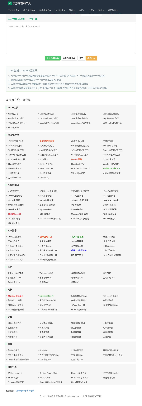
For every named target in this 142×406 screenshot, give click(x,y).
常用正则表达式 (78, 173)
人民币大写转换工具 (48, 255)
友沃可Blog (21, 391)
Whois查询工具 (78, 305)
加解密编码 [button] (44, 10)
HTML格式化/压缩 (15, 141)
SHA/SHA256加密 (111, 200)
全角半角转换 (109, 250)
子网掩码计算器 (46, 323)
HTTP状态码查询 (78, 309)
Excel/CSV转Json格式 (49, 123)
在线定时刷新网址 (79, 300)
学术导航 (30, 391)
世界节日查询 (77, 355)
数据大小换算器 (46, 337)
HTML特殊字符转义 (79, 378)
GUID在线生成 (14, 209)
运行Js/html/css (14, 177)
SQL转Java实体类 (111, 118)
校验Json (91, 58)
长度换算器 (12, 332)
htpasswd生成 (46, 209)
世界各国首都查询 (111, 350)
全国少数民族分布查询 (112, 355)
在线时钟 (43, 350)
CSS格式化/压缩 (47, 141)
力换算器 (107, 337)
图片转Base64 (14, 214)
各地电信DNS (45, 278)
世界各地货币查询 (15, 355)
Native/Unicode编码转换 (50, 218)
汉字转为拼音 (13, 241)
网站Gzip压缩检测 (15, 305)
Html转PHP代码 (46, 164)
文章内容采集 (77, 237)
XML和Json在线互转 (17, 123)
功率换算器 (108, 328)
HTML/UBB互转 (46, 168)
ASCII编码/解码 (109, 214)
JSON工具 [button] (13, 10)
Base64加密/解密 (111, 191)
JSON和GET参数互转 (112, 123)
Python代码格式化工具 (113, 150)
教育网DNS (44, 282)
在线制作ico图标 (15, 300)
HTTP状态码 (13, 378)
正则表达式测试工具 (112, 168)
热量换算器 (12, 328)
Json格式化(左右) (79, 114)
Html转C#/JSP (14, 164)
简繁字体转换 (109, 237)
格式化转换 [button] (28, 10)
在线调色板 (108, 300)
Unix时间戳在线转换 (112, 255)
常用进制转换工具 (15, 259)
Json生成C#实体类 (16, 118)
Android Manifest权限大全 (51, 382)
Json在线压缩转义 (111, 114)
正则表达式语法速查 (112, 173)
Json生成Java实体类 (49, 118)
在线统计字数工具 (15, 246)
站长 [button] (81, 10)
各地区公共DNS (14, 278)
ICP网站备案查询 (110, 305)
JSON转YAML (14, 127)
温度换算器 (44, 332)
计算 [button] (90, 10)
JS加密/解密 (108, 141)
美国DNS (75, 282)
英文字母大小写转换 (16, 255)
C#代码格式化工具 (16, 150)
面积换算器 (108, 323)
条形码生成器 (77, 209)
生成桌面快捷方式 (79, 296)
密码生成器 (76, 205)
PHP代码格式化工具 (80, 146)
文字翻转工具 (77, 246)
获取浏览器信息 (78, 273)
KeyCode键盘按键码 (80, 218)
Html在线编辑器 (14, 237)
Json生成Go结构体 (16, 19)
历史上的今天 (77, 359)
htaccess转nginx (47, 296)
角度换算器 (12, 337)
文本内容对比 (109, 241)
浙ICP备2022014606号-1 (92, 396)
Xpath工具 (44, 177)
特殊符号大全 (45, 359)
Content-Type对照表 (48, 373)
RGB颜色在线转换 (48, 259)
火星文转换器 (45, 241)
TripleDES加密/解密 (79, 200)
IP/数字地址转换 (110, 209)
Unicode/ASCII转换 (79, 214)
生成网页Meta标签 (48, 300)
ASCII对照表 (45, 378)
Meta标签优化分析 (16, 309)
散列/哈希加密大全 (16, 205)
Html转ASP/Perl (78, 164)
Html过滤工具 (45, 173)
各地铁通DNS (14, 282)
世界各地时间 (77, 350)
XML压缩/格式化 (110, 146)
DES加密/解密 (109, 196)
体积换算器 (44, 328)
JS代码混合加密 (15, 146)
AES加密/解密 (77, 196)
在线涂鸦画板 (13, 350)
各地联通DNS (77, 278)
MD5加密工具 (14, 191)
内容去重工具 (109, 246)
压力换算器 (76, 328)
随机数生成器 (77, 255)
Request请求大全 (78, 373)
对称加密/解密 (46, 196)
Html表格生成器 (14, 168)
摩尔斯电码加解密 (47, 205)
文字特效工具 (13, 250)
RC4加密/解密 (14, 200)
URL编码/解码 (14, 218)
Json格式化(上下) (47, 114)
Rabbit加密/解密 (47, 200)
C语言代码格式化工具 (49, 155)
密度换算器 (76, 337)
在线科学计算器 (78, 323)
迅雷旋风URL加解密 (80, 191)
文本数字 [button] (59, 10)
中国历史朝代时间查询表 (18, 359)
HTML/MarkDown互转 (81, 168)
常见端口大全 (109, 378)
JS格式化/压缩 (77, 141)
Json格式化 (13, 114)
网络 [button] (71, 10)
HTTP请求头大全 (110, 373)
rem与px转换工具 (110, 296)
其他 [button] (100, 10)
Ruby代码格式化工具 (17, 155)
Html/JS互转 (76, 159)
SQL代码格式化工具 (80, 150)
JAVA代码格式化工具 (49, 150)
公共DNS (107, 273)
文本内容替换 (77, 241)
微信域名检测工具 (15, 296)
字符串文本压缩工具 (48, 250)
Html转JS (44, 159)
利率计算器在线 (14, 323)
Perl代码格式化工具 (111, 155)
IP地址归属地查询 (15, 273)
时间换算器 (76, 332)
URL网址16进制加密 (48, 191)
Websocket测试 (46, 273)
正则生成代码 (13, 173)
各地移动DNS (109, 278)
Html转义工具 (109, 159)
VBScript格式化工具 (16, 159)
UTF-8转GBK (45, 214)
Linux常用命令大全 (79, 382)
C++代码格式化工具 (79, 155)
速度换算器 (108, 332)
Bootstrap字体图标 (16, 382)
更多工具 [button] (33, 19)
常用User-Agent (15, 373)
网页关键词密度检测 (48, 309)
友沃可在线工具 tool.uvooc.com (66, 396)
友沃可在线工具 (22, 3)
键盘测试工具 (13, 223)
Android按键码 (109, 218)
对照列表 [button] (112, 10)
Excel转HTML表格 (111, 164)
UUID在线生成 (109, 205)
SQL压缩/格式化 (47, 146)
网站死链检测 (45, 305)
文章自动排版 (46, 237)
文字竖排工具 (45, 246)
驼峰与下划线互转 (79, 250)
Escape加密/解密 (15, 196)
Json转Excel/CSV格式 (80, 123)
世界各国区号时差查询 (49, 355)
